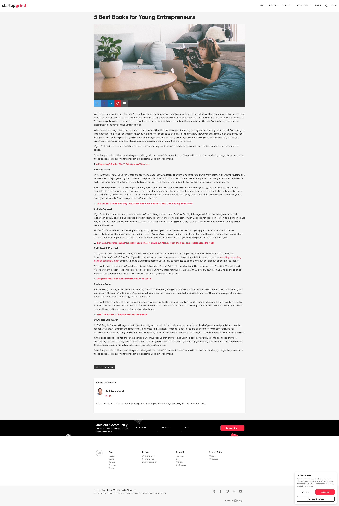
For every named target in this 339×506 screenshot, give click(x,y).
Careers (212, 456)
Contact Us (213, 459)
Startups (112, 462)
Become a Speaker (149, 462)
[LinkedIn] (234, 491)
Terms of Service (113, 490)
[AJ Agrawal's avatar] (100, 391)
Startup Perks (304, 6)
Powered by (229, 500)
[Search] (326, 6)
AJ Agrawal (115, 391)
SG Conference (148, 456)
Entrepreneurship (104, 367)
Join (261, 6)
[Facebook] (220, 491)
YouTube (179, 462)
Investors (112, 456)
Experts (111, 459)
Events (272, 6)
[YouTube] (240, 491)
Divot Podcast (181, 465)
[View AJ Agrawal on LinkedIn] (110, 396)
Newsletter (180, 456)
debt (116, 260)
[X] (214, 491)
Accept (325, 492)
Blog (177, 459)
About (318, 6)
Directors (112, 468)
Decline (305, 492)
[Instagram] (227, 491)
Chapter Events (148, 459)
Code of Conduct (128, 490)
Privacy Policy (100, 490)
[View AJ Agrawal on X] (106, 396)
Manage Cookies (315, 499)
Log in (333, 6)
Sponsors (112, 465)
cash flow (108, 260)
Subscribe (231, 428)
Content (286, 6)
